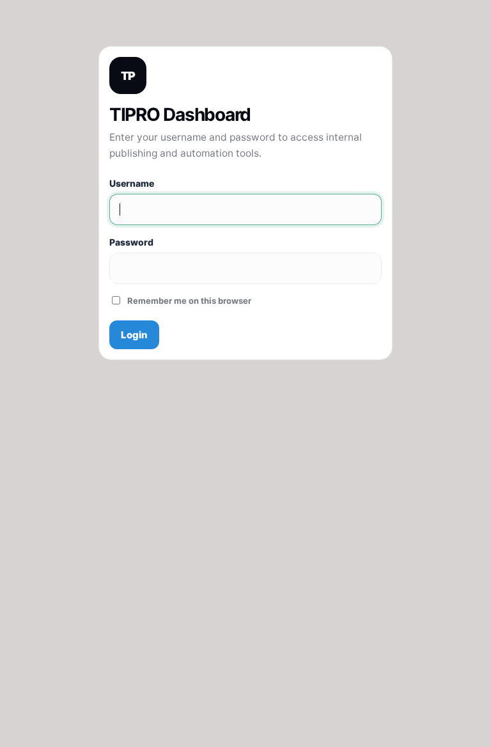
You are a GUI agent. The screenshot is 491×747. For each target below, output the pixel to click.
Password (131, 242)
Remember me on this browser (189, 300)
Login (134, 335)
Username (131, 183)
